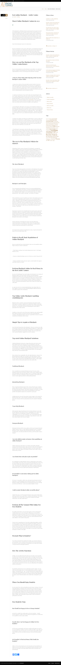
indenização (52, 129)
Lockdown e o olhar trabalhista (52, 18)
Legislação (48, 130)
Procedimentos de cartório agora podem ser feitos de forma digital (52, 28)
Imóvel (47, 129)
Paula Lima (49, 107)
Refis (58, 136)
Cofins (50, 118)
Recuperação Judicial (51, 136)
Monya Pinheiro (50, 103)
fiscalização (48, 126)
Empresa (56, 123)
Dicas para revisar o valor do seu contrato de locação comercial (52, 33)
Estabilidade (53, 125)
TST (48, 140)
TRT (46, 140)
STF (49, 137)
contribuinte (53, 120)
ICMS (54, 126)
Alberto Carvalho (50, 97)
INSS (56, 129)
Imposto (57, 126)
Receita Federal (51, 135)
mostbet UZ (51, 132)
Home (49, 663)
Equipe (52, 663)
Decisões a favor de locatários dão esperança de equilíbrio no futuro (52, 81)
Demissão (57, 122)
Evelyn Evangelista (50, 99)
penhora (54, 133)
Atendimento (57, 663)
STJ (51, 137)
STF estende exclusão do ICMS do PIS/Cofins (52, 61)
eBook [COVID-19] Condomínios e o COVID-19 (53, 38)
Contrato (47, 120)
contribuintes (49, 121)
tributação (53, 139)
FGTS (57, 125)
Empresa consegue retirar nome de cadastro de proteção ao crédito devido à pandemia (53, 76)
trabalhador (54, 137)
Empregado (51, 123)
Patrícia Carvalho (50, 105)
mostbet (54, 131)
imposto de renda (50, 127)
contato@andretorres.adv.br (19, 0)
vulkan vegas (52, 140)
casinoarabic (30, 99)
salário (47, 137)
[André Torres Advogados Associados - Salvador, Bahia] (7, 4)
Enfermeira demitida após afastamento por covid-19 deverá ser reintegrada (52, 66)
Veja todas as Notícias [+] (52, 88)
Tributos (58, 139)
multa (57, 132)
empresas (48, 125)
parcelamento (49, 133)
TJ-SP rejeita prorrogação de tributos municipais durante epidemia (53, 71)
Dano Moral (53, 122)
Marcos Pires (49, 101)
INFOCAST (22, 663)
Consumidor (54, 118)
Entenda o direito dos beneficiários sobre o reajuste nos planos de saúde (52, 23)
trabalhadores (48, 139)
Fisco (51, 126)
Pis (56, 133)
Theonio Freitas (50, 109)
